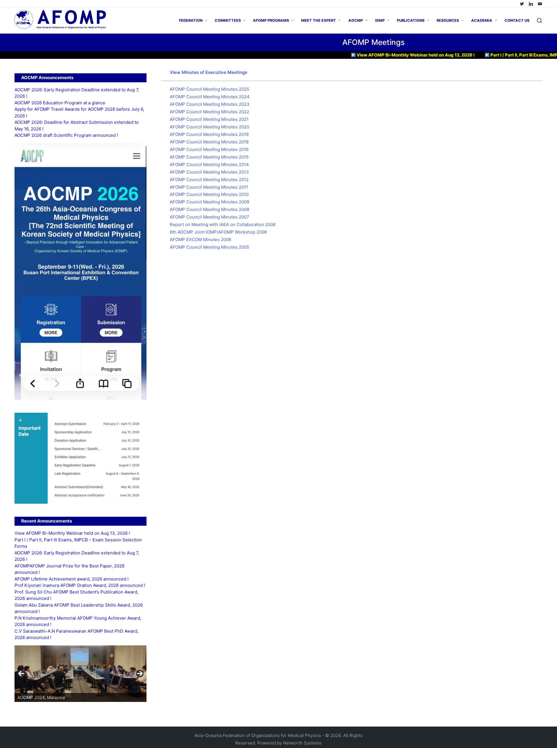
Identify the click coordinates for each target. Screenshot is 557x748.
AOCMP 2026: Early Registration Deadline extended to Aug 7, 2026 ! (77, 93)
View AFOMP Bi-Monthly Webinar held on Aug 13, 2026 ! (395, 55)
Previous (21, 673)
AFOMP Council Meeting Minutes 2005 (209, 247)
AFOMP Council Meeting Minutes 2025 (209, 89)
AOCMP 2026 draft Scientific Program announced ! (66, 135)
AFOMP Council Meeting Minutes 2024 (209, 96)
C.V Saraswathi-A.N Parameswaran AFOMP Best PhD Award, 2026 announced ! (76, 634)
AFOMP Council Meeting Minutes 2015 (209, 157)
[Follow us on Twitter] (522, 4)
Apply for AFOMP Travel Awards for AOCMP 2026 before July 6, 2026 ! (79, 112)
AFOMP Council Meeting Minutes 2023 (209, 104)
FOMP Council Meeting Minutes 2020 (211, 127)
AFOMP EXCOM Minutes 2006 (200, 239)
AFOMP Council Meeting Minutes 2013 (209, 172)
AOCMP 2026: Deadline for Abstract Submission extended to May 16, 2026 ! (77, 125)
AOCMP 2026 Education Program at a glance (60, 102)
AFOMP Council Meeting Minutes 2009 (209, 202)
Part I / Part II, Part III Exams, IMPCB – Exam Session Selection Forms (78, 543)
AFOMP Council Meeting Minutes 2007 (209, 217)
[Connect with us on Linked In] (531, 4)
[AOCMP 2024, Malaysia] (95, 673)
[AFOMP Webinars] (539, 4)
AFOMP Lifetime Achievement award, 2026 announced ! (72, 579)
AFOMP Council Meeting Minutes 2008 (209, 209)
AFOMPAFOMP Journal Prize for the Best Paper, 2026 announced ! (69, 569)
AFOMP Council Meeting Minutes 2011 (209, 187)
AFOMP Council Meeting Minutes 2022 (209, 111)
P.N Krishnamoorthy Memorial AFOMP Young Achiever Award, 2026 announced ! (78, 621)
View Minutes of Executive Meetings (208, 72)
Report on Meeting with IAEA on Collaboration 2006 (223, 224)
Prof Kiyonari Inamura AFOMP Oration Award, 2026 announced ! (80, 585)
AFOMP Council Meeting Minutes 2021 (209, 119)
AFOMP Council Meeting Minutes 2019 (209, 134)
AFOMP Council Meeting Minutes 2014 (209, 164)
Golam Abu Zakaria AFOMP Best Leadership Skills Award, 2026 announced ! (79, 608)
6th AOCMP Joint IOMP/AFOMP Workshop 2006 (218, 232)
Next (140, 673)
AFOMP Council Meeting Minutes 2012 (209, 179)
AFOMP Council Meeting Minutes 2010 (209, 194)
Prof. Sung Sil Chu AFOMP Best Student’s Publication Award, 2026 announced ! (76, 595)
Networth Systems (302, 743)
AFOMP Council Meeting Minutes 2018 (209, 142)
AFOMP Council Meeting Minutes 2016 (209, 149)
